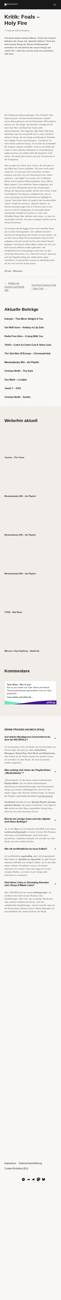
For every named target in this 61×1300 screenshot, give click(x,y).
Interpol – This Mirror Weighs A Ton (23, 318)
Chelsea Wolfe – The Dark (18, 371)
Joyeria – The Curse (14, 457)
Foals (25, 228)
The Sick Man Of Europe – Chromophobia (27, 353)
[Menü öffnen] (55, 4)
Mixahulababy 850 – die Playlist (20, 573)
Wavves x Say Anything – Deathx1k (21, 651)
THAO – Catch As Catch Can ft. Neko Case (27, 344)
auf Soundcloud (45, 796)
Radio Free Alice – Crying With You (23, 336)
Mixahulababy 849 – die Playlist (20, 535)
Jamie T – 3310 (12, 388)
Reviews (25, 30)
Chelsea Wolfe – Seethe (17, 397)
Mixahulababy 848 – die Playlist (20, 496)
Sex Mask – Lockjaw (15, 379)
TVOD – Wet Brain (13, 612)
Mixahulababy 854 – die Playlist (21, 362)
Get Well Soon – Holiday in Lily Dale (24, 327)
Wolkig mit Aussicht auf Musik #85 (14, 287)
